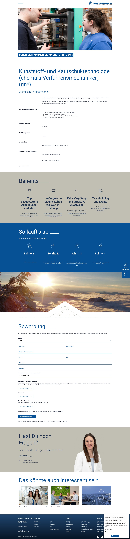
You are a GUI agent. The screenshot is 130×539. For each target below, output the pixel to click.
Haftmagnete (84, 526)
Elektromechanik (69, 524)
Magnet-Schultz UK (101, 529)
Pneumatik (68, 531)
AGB (51, 526)
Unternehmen (37, 521)
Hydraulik (68, 526)
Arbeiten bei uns (37, 522)
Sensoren (83, 531)
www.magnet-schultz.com (23, 531)
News (51, 522)
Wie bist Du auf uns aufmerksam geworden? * (29, 373)
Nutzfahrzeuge (69, 529)
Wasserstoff (68, 533)
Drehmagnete (84, 524)
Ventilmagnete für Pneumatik (87, 527)
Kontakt (51, 521)
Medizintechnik (69, 527)
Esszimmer (36, 526)
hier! (58, 160)
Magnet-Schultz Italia (101, 531)
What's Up (36, 524)
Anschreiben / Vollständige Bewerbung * (28, 381)
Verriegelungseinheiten (86, 522)
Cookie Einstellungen (54, 529)
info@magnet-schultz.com (23, 530)
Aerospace (68, 521)
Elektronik (83, 533)
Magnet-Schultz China (102, 527)
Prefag (98, 522)
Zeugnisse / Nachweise (24, 401)
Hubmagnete (84, 521)
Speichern (108, 535)
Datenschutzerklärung (58, 411)
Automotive (68, 522)
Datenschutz (52, 524)
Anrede (20, 338)
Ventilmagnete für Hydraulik (87, 529)
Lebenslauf (21, 393)
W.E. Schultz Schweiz (101, 526)
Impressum (52, 527)
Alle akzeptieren (115, 535)
